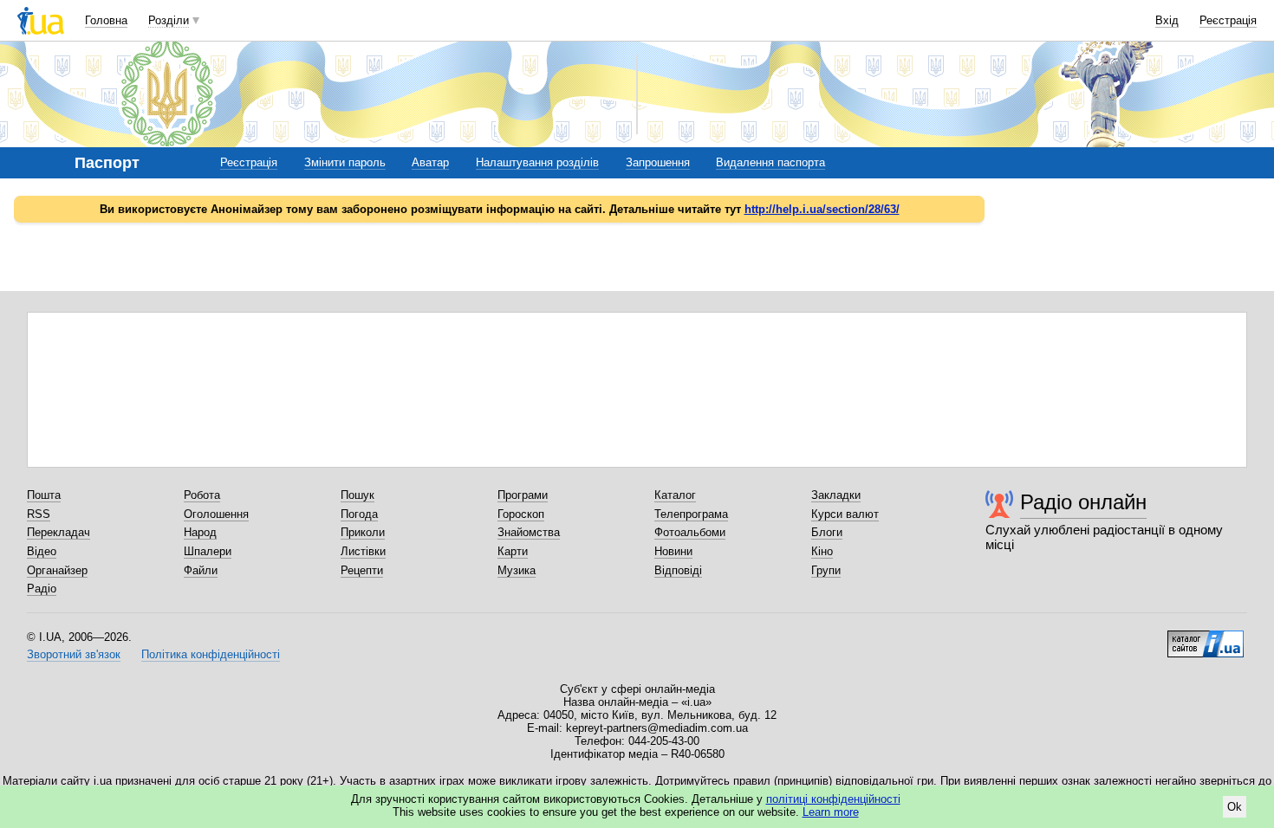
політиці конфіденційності (833, 798)
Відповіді (678, 570)
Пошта (44, 494)
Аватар (430, 162)
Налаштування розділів (537, 162)
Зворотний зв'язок (73, 654)
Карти (512, 551)
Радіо (41, 588)
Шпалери (207, 551)
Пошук (357, 494)
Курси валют (845, 514)
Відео (41, 551)
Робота (202, 494)
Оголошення (216, 514)
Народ (200, 532)
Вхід (1167, 20)
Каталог (675, 494)
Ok (1234, 806)
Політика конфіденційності (210, 654)
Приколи (363, 532)
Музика (516, 570)
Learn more (831, 811)
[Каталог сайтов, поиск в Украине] (1205, 637)
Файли (201, 570)
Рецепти (362, 570)
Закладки (836, 494)
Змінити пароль (345, 162)
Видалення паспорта (770, 162)
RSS (38, 514)
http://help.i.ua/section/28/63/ (822, 209)
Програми (522, 494)
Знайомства (528, 532)
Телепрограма (691, 514)
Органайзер (57, 570)
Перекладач (58, 532)
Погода (359, 514)
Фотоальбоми (689, 532)
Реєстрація (1228, 20)
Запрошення (658, 162)
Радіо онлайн (1083, 502)
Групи (826, 570)
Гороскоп (520, 514)
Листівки (363, 551)
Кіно (822, 551)
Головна (106, 20)
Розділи (168, 20)
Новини (673, 551)
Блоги (826, 532)
